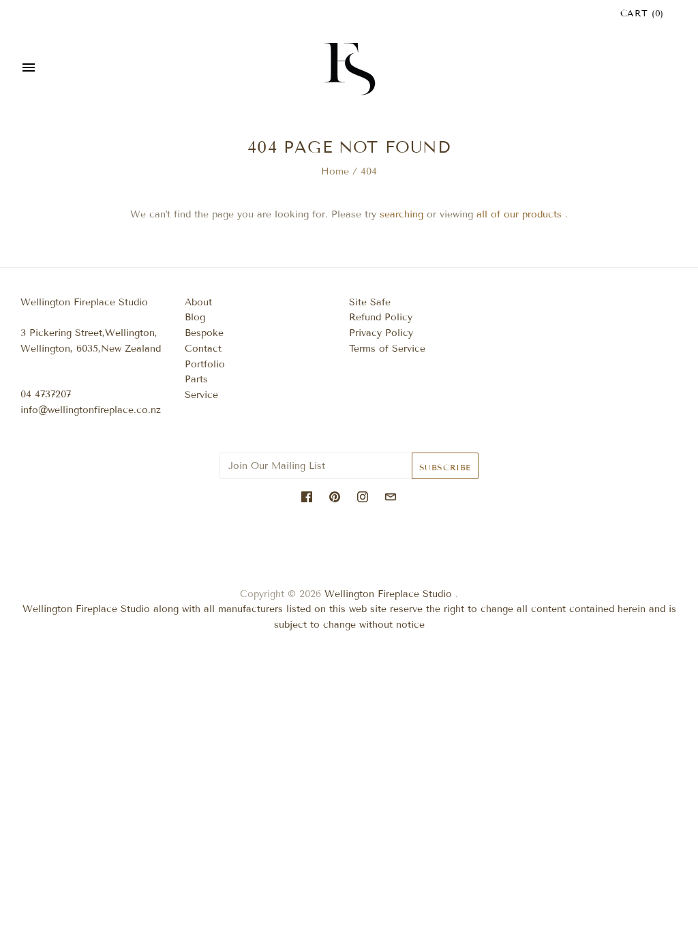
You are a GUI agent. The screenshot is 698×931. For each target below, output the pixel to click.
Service (201, 395)
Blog (195, 317)
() (642, 13)
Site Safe (370, 302)
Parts (196, 379)
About (198, 302)
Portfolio (205, 364)
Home (335, 171)
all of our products (519, 214)
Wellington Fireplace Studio (388, 594)
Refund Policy (380, 317)
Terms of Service (387, 348)
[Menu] (28, 68)
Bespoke (204, 333)
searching (401, 214)
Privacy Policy (381, 333)
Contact (203, 348)
